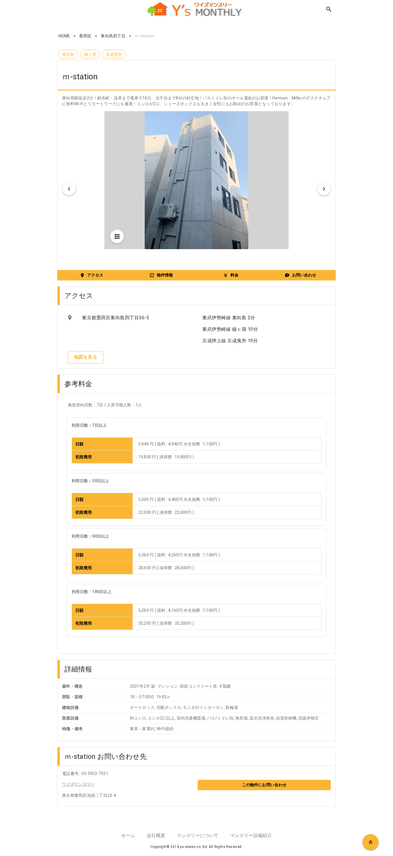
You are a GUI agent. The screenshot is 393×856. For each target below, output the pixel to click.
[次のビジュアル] (324, 189)
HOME (64, 36)
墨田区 (85, 36)
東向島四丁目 (113, 36)
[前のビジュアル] (69, 189)
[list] (128, 318)
